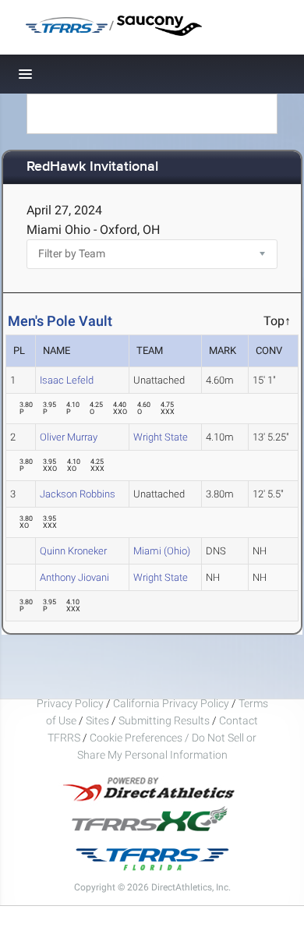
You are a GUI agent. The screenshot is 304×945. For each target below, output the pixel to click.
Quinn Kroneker (73, 551)
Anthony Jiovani (74, 577)
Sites (97, 720)
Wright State (160, 437)
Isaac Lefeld (67, 380)
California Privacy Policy (171, 703)
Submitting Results (164, 720)
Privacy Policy (70, 703)
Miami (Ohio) (161, 551)
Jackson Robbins (77, 494)
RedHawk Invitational (92, 167)
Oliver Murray (68, 437)
